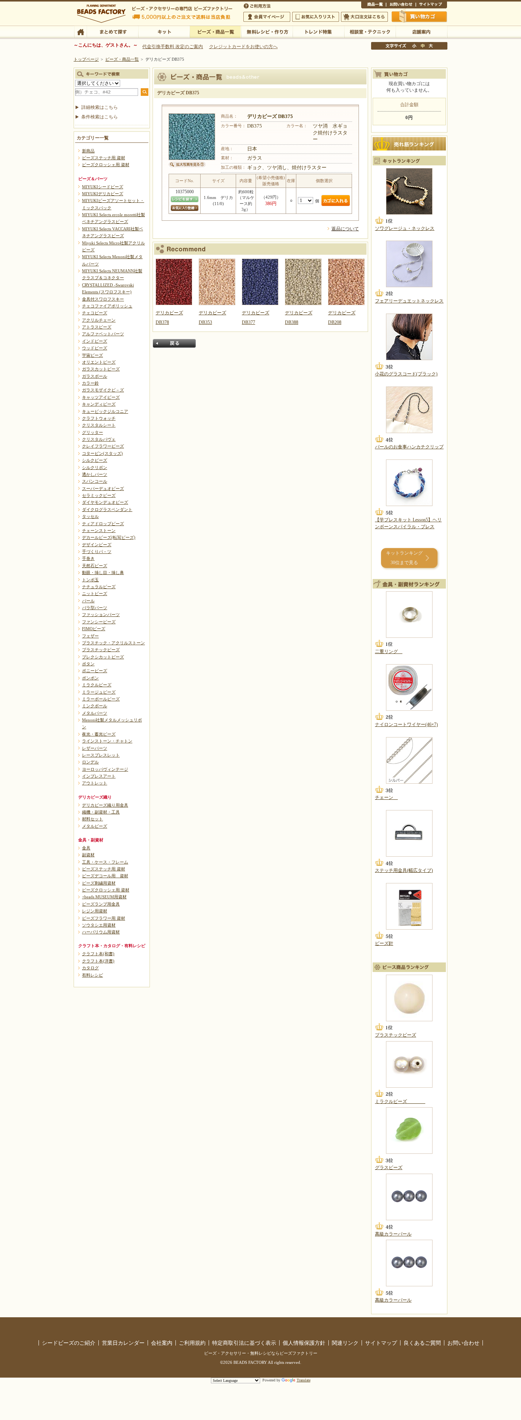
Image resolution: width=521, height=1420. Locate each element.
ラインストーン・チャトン (107, 741)
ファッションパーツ (101, 614)
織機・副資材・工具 (101, 812)
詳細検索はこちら (99, 107)
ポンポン (90, 678)
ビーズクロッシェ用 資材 (105, 164)
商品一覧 (373, 5)
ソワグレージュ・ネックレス (404, 228)
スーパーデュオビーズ (103, 488)
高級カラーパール (393, 1234)
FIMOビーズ (93, 628)
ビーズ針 (384, 943)
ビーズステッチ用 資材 (103, 157)
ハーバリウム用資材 (101, 932)
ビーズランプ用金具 (101, 904)
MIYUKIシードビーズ (102, 186)
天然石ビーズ (94, 565)
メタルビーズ (94, 826)
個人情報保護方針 (304, 1343)
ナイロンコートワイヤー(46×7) (406, 724)
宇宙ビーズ (92, 355)
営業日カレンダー (123, 1343)
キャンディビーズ (99, 404)
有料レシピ (92, 975)
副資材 (88, 854)
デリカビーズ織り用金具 (105, 805)
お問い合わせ (400, 5)
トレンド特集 (318, 31)
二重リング (388, 651)
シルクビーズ (94, 460)
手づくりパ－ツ (96, 551)
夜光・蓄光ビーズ (99, 734)
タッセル (90, 516)
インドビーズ (94, 341)
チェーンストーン (99, 530)
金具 (86, 848)
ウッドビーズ (94, 348)
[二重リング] (409, 614)
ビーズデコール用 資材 (105, 875)
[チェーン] (409, 760)
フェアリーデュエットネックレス (409, 301)
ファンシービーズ (99, 621)
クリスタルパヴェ (99, 439)
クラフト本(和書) (98, 953)
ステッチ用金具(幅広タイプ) (404, 870)
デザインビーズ (96, 544)
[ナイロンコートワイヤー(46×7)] (409, 687)
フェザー (90, 636)
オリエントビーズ (99, 362)
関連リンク (345, 1343)
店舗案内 (421, 31)
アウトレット (94, 783)
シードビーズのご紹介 (68, 1343)
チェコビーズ (94, 313)
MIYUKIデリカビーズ (102, 193)
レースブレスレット (101, 755)
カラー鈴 (90, 383)
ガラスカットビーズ (101, 369)
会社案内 (161, 1343)
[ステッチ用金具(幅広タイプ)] (409, 833)
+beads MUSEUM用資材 (104, 896)
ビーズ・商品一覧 (215, 31)
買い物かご (419, 16)
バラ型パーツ (94, 607)
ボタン (88, 663)
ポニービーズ (94, 670)
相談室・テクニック (369, 31)
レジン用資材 (94, 911)
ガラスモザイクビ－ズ (103, 390)
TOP (80, 31)
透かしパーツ (94, 474)
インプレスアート (99, 776)
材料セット (92, 819)
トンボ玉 (90, 579)
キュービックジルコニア (105, 411)
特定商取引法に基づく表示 (244, 1343)
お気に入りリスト (315, 17)
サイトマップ (431, 5)
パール (88, 600)
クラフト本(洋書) (98, 961)
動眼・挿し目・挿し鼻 (103, 572)
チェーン (386, 797)
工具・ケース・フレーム (105, 862)
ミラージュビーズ (99, 692)
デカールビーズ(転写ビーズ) (108, 537)
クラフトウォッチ (99, 418)
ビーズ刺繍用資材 (99, 883)
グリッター (92, 432)
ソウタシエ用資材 (99, 925)
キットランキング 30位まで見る (404, 557)
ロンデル (90, 762)
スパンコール (94, 481)
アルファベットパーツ (103, 334)
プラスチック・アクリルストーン (113, 642)
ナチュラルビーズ (99, 586)
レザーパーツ (94, 748)
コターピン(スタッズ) (102, 453)
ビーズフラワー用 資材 (103, 918)
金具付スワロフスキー (103, 299)
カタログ (90, 968)
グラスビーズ (388, 1167)
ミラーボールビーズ (101, 699)
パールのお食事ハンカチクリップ (409, 447)
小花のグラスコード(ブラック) (406, 374)
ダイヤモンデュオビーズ (105, 502)
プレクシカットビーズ (103, 657)
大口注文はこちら (364, 17)
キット (163, 31)
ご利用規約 (192, 1343)
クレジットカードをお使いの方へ (243, 46)
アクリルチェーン (99, 320)
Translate (303, 1380)
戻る (174, 343)
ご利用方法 (257, 5)
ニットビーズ (94, 593)
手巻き (88, 558)
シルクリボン (94, 467)
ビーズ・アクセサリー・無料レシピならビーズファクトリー (260, 1353)
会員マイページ (266, 17)
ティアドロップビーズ (103, 523)
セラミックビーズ (99, 495)
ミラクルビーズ (96, 685)
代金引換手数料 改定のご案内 (172, 46)
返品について (345, 228)
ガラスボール (94, 376)
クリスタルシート (99, 425)
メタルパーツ (94, 713)
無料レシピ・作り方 (266, 31)
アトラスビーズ (96, 327)
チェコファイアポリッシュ (107, 306)
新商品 (88, 151)
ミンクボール (94, 706)
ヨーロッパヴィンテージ (105, 769)
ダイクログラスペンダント (107, 509)
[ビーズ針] (409, 906)
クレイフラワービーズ (103, 446)
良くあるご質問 (422, 1343)
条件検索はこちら (99, 117)
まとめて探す (112, 31)
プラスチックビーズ (101, 649)
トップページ (86, 59)
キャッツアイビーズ (101, 397)
